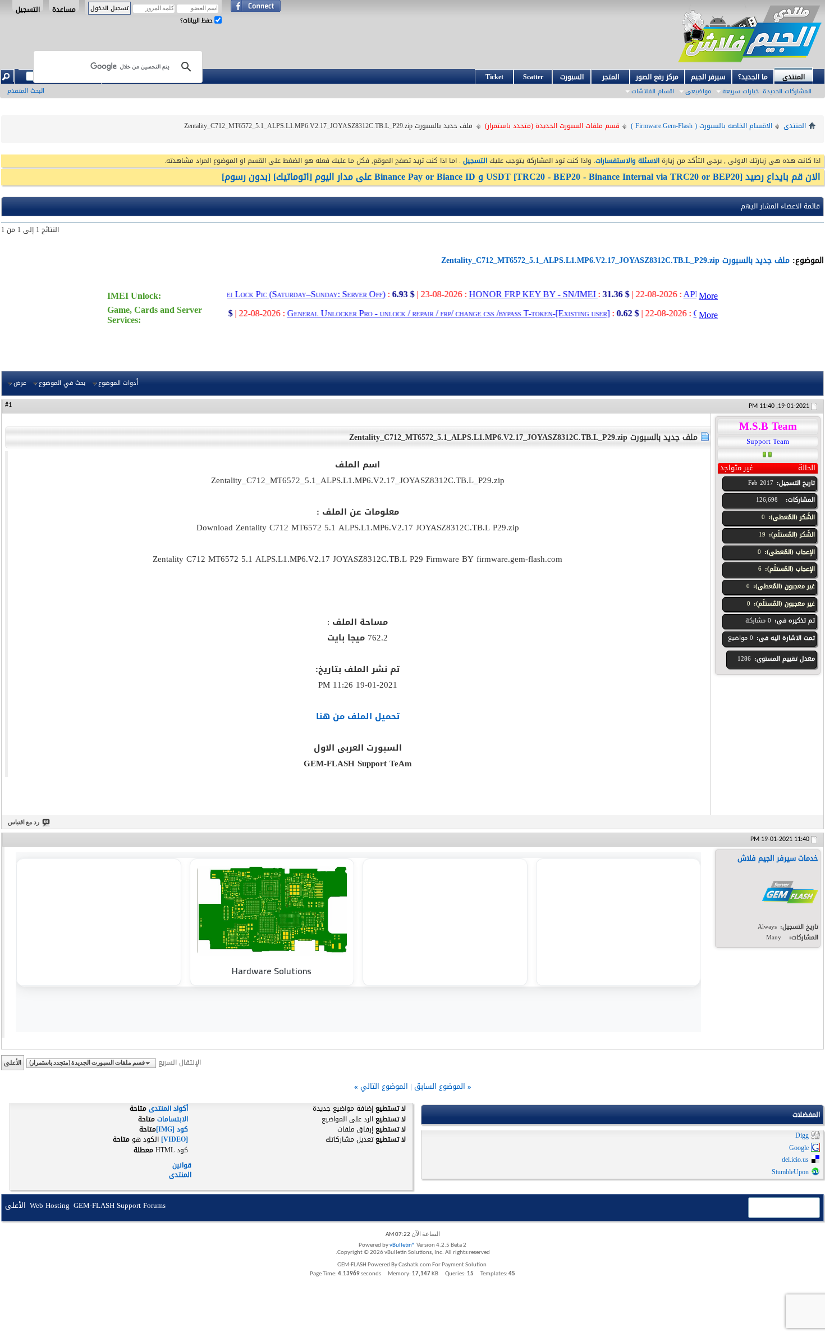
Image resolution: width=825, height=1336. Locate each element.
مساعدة (64, 7)
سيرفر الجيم (708, 77)
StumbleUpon (790, 1172)
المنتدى (793, 76)
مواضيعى (698, 91)
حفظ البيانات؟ (197, 20)
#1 (8, 405)
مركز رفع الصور (657, 77)
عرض (19, 383)
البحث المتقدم (25, 91)
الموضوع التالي (384, 1086)
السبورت (572, 77)
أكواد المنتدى (168, 1108)
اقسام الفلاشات (652, 91)
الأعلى (12, 1063)
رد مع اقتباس (23, 823)
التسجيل (28, 7)
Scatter (533, 77)
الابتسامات (172, 1119)
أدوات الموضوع (118, 383)
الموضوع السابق (439, 1086)
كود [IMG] (172, 1129)
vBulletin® (402, 1245)
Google (799, 1148)
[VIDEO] (174, 1139)
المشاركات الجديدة (787, 91)
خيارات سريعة (740, 91)
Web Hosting (50, 1205)
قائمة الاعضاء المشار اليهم (780, 206)
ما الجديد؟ (753, 77)
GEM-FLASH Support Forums (120, 1205)
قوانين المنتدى (180, 1170)
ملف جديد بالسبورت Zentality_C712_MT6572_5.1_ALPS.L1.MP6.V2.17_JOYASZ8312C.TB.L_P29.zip (615, 260)
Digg (802, 1136)
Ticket (494, 77)
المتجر (610, 77)
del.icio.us (795, 1160)
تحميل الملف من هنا (358, 716)
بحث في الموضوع (62, 383)
